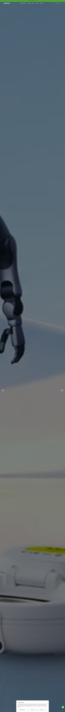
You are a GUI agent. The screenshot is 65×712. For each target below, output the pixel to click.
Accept (32, 709)
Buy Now (32, 361)
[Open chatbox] (63, 707)
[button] (29, 3)
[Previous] (3, 390)
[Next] (62, 390)
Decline (42, 709)
